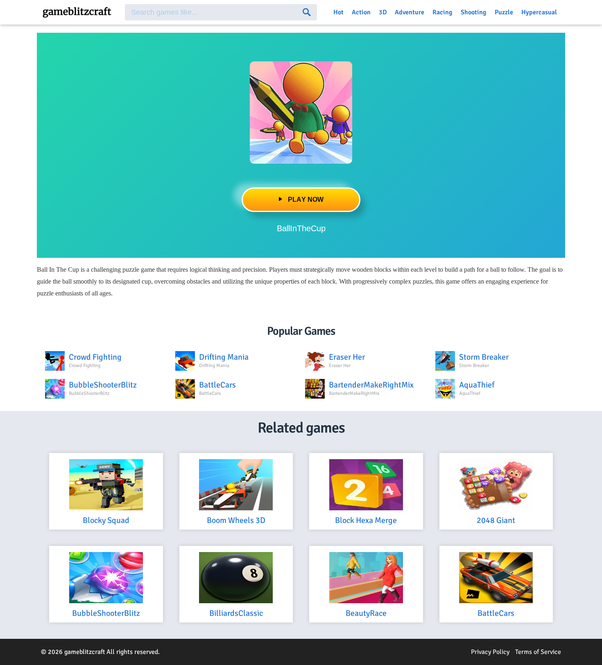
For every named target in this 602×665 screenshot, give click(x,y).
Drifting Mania (224, 357)
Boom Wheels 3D (236, 520)
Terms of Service (538, 652)
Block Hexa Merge (366, 520)
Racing (442, 12)
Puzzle (504, 12)
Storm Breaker (484, 357)
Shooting (474, 12)
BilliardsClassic (236, 613)
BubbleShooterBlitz (103, 385)
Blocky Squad (106, 520)
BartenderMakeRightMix (371, 385)
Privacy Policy (490, 652)
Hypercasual (539, 12)
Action (361, 12)
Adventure (409, 12)
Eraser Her (347, 357)
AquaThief (477, 385)
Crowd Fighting (95, 357)
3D (383, 12)
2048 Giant (496, 520)
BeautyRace (366, 613)
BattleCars (217, 385)
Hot (338, 12)
